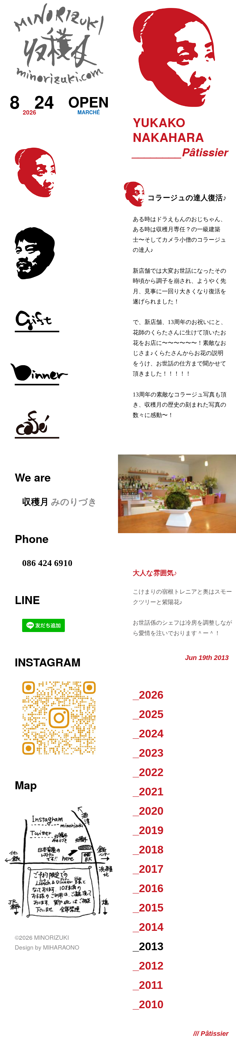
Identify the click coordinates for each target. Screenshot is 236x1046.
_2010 (148, 1004)
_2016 (148, 888)
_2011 (148, 985)
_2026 (148, 695)
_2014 (148, 927)
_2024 (148, 733)
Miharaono (61, 947)
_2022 (148, 772)
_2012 (148, 965)
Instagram (48, 662)
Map (26, 785)
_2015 (148, 907)
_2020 (148, 811)
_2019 (148, 830)
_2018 (148, 849)
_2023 (148, 753)
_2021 (148, 791)
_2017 (148, 869)
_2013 (148, 946)
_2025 (148, 714)
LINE (27, 599)
